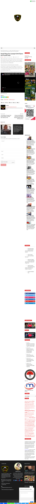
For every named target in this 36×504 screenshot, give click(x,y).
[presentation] (1, 130)
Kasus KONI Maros (30, 415)
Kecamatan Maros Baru (28, 416)
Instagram (31, 297)
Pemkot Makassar (30, 426)
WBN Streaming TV (16, 50)
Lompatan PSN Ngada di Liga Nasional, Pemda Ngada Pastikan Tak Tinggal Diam (30, 442)
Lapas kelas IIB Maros (30, 422)
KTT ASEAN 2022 (30, 420)
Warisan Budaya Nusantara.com (5, 50)
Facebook (31, 293)
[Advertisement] (18, 6)
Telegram (31, 303)
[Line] (6, 97)
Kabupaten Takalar (28, 414)
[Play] (25, 327)
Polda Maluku (31, 428)
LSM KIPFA (31, 425)
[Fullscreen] (34, 327)
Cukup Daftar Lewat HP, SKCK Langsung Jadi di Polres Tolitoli (30, 457)
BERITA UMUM (12, 50)
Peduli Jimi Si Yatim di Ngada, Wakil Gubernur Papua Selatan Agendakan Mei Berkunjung (30, 450)
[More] (8, 97)
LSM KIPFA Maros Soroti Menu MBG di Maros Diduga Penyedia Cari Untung (29, 454)
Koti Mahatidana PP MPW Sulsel (30, 419)
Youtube (31, 301)
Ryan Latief (27, 433)
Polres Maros (30, 431)
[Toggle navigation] (34, 48)
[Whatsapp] (3, 97)
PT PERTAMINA (32, 432)
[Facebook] (1, 97)
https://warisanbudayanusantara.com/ (11, 106)
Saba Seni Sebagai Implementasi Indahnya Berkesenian (29, 255)
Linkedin (31, 299)
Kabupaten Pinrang (31, 412)
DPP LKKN (30, 404)
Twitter (31, 295)
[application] (30, 326)
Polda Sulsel (28, 430)
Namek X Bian (27, 449)
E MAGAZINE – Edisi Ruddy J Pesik (29, 482)
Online (27, 55)
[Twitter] (4, 97)
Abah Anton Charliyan (28, 401)
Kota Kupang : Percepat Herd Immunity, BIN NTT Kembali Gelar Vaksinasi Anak (6, 116)
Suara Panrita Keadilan (30, 436)
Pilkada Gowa (26, 428)
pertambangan (32, 427)
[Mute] (32, 327)
